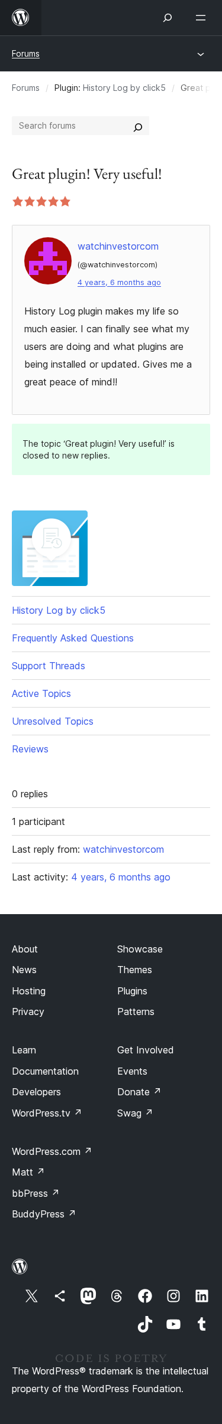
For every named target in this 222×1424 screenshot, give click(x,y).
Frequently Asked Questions (73, 638)
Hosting (29, 991)
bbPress (36, 1193)
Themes (134, 969)
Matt (28, 1172)
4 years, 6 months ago (119, 282)
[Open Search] (167, 17)
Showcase (140, 949)
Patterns (136, 1011)
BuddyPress (44, 1214)
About (25, 949)
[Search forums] (138, 125)
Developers (36, 1092)
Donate (139, 1092)
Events (132, 1071)
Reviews (30, 749)
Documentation (45, 1071)
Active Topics (41, 693)
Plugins (132, 991)
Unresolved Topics (53, 721)
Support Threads (48, 666)
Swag (135, 1113)
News (24, 969)
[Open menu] (203, 17)
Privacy (28, 1011)
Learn (24, 1050)
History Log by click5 (124, 88)
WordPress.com (52, 1151)
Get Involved (145, 1050)
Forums (26, 53)
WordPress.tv (47, 1113)
